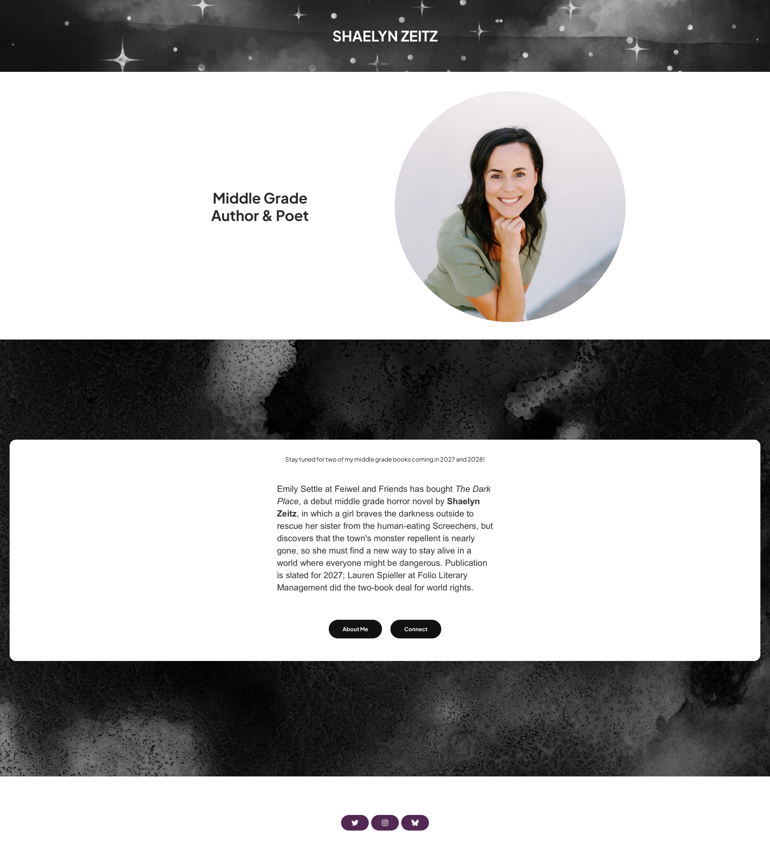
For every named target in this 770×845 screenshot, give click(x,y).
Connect (415, 628)
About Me (355, 628)
